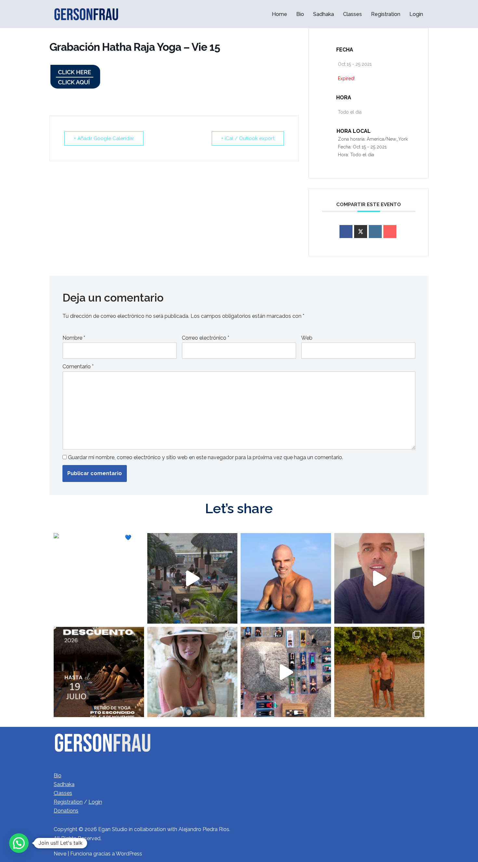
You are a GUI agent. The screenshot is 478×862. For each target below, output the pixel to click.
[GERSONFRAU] (86, 14)
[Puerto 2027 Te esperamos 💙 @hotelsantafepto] (99, 578)
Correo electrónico (205, 338)
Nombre (73, 338)
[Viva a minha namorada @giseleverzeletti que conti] (379, 672)
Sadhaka (323, 14)
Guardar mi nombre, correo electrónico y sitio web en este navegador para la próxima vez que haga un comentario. (205, 457)
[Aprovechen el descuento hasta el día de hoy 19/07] (379, 578)
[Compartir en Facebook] (345, 231)
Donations (66, 811)
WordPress (129, 854)
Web (306, 338)
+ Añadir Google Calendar (104, 138)
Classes (352, 14)
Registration (385, 14)
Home (279, 14)
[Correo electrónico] (389, 231)
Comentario (78, 366)
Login (416, 14)
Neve (60, 854)
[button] (19, 843)
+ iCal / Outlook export (247, 138)
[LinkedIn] (375, 231)
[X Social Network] (360, 231)
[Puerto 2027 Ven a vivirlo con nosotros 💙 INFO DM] (192, 578)
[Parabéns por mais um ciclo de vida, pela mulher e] (192, 672)
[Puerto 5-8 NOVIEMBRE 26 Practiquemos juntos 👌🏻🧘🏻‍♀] (99, 672)
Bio (300, 14)
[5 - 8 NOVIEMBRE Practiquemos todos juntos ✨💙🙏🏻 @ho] (286, 672)
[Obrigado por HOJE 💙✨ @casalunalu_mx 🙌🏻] (286, 578)
